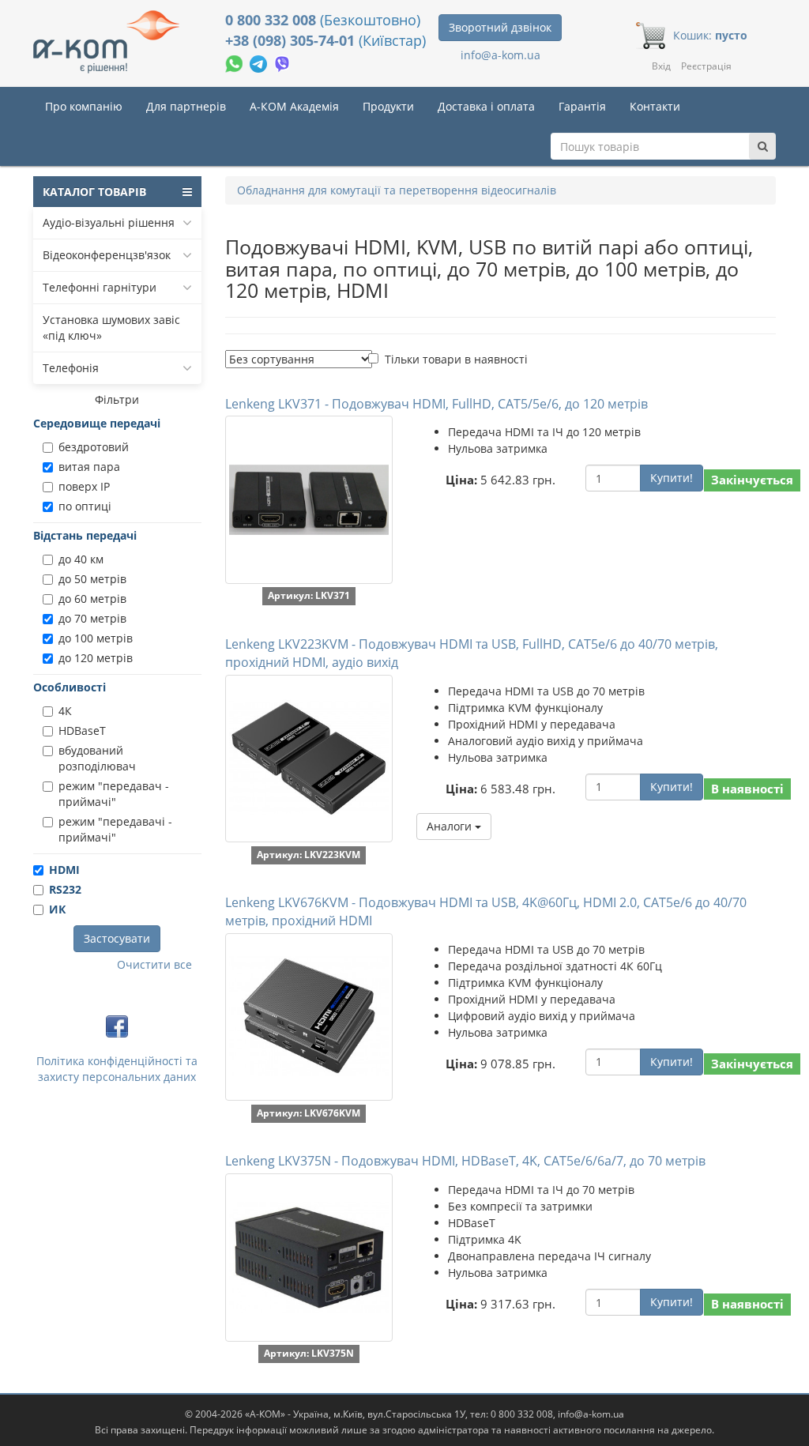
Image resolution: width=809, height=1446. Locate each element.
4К (65, 710)
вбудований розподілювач (97, 758)
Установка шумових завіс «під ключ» (111, 327)
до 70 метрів (92, 618)
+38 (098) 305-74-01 (292, 40)
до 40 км (80, 559)
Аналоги (451, 826)
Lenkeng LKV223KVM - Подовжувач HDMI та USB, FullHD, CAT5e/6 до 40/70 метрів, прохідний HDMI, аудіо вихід (471, 653)
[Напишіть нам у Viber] (282, 62)
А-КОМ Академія (294, 106)
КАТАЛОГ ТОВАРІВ (94, 191)
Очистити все (154, 964)
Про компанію (83, 106)
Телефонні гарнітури (99, 287)
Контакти (655, 106)
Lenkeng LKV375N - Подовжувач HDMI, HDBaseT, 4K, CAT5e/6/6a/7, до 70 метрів (465, 1160)
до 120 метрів (95, 657)
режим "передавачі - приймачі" (115, 829)
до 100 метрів (95, 638)
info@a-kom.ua (500, 54)
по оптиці (84, 506)
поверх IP (84, 486)
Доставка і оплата (486, 106)
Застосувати (117, 938)
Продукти (388, 106)
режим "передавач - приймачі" (113, 793)
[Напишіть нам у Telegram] (260, 62)
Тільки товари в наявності (456, 359)
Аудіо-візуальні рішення (109, 222)
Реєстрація (706, 66)
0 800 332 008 (272, 19)
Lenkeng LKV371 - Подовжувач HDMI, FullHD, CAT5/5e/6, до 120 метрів (436, 403)
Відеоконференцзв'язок (107, 254)
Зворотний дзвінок (500, 27)
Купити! (671, 477)
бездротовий (93, 446)
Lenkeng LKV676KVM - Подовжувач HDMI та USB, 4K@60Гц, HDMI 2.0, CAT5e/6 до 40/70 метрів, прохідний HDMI (486, 911)
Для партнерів (186, 106)
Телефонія (71, 367)
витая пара (89, 466)
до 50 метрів (92, 578)
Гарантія (582, 106)
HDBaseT (82, 730)
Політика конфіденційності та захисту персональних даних (117, 1068)
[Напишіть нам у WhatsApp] (235, 62)
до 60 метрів (92, 598)
